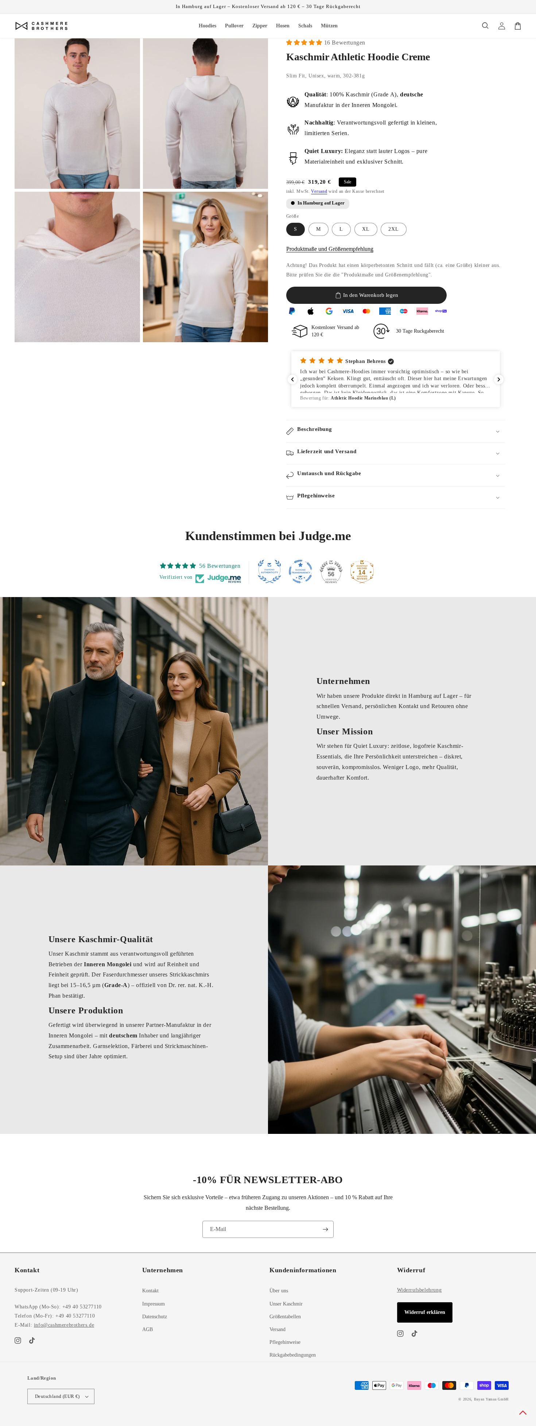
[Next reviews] (499, 379)
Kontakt (150, 1290)
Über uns (278, 1290)
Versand (319, 191)
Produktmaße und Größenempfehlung (329, 249)
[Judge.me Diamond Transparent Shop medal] (300, 571)
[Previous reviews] (292, 379)
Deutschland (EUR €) (57, 1396)
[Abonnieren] (325, 1229)
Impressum (153, 1304)
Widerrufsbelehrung (419, 1290)
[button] (486, 26)
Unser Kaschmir (286, 1304)
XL (366, 229)
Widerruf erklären (424, 1312)
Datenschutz (154, 1316)
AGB (147, 1329)
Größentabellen (285, 1316)
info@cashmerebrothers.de (64, 1325)
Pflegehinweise (284, 1342)
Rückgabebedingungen (292, 1355)
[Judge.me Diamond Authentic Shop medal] (269, 571)
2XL (393, 229)
